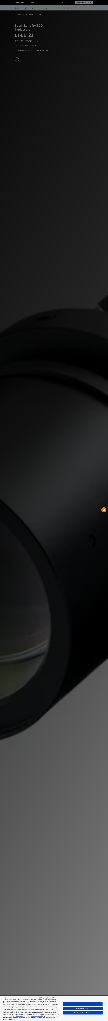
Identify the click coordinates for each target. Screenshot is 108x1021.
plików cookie (19, 1016)
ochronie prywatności (37, 1016)
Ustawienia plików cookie (83, 1004)
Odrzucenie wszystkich (82, 1008)
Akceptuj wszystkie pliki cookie (82, 1012)
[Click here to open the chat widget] (103, 509)
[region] (54, 1008)
